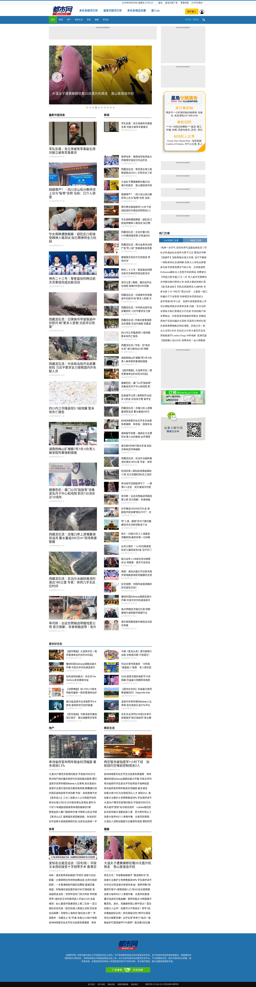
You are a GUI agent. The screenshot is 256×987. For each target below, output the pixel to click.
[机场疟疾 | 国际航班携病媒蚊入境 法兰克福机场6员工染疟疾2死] (111, 474)
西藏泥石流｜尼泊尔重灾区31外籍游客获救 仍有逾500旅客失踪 (135, 236)
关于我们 (91, 984)
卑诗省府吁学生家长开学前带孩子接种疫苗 (126, 783)
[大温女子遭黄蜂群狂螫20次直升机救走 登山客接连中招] (111, 185)
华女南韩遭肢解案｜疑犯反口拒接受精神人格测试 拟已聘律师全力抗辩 (72, 237)
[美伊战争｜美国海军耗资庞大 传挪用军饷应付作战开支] (111, 160)
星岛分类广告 (171, 2)
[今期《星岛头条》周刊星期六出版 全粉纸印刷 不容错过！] (111, 655)
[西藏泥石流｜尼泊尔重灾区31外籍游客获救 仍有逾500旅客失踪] (111, 235)
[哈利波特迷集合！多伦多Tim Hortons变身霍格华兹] (56, 680)
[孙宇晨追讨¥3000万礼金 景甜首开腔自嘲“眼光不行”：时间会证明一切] (111, 512)
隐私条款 (111, 984)
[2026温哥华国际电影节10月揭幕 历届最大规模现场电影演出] (111, 680)
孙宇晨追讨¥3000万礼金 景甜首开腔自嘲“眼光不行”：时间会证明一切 (136, 512)
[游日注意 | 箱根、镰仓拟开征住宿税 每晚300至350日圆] (111, 286)
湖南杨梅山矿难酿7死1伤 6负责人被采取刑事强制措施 (72, 450)
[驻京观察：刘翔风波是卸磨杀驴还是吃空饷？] (111, 587)
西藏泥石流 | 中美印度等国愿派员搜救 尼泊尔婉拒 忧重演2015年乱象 (136, 324)
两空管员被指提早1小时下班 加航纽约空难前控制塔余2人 (126, 763)
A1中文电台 (197, 2)
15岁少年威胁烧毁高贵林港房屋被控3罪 (70, 807)
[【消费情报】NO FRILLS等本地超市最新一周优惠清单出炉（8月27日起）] (56, 692)
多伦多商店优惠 (136, 10)
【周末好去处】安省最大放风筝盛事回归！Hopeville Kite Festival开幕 (136, 693)
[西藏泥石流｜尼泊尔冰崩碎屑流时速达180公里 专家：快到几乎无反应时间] (73, 563)
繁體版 (196, 19)
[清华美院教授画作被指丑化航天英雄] (111, 625)
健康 (97, 19)
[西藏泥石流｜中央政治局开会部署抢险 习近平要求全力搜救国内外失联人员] (73, 348)
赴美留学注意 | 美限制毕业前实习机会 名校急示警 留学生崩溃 (136, 399)
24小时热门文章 (171, 240)
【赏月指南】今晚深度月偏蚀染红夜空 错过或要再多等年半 (81, 718)
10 (114, 107)
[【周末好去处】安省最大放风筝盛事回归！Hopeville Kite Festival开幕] (111, 692)
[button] (203, 20)
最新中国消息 (57, 115)
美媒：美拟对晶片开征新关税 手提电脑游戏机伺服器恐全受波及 (136, 575)
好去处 (106, 19)
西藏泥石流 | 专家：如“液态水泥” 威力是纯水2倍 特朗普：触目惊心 (135, 349)
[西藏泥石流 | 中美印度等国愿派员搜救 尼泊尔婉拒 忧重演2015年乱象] (111, 323)
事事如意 (184, 2)
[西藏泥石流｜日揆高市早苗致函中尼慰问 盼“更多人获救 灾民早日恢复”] (73, 304)
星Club (155, 10)
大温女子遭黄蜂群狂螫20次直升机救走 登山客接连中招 (127, 865)
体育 (89, 19)
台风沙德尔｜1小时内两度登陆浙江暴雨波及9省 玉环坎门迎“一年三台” (136, 550)
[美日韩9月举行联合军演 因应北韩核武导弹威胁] (111, 449)
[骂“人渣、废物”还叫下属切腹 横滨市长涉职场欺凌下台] (111, 525)
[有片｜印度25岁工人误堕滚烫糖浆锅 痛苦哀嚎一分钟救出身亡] (111, 537)
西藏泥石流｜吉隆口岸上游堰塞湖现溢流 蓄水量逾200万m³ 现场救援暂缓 (73, 538)
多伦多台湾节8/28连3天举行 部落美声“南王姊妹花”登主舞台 (136, 718)
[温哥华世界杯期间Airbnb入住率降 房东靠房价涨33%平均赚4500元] (111, 705)
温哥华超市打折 (112, 10)
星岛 (160, 2)
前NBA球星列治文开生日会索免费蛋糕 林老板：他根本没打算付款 (136, 424)
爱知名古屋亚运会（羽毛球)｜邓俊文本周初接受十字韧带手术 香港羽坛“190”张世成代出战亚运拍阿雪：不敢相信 (73, 868)
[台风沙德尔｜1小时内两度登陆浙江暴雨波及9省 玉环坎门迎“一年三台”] (111, 550)
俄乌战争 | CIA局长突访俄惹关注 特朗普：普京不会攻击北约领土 (136, 562)
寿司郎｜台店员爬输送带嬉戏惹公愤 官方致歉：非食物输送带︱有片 (72, 625)
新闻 (61, 19)
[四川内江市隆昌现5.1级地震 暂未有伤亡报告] (73, 393)
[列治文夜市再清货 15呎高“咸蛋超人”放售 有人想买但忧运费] (111, 667)
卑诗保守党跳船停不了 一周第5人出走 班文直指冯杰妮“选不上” (136, 487)
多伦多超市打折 (88, 10)
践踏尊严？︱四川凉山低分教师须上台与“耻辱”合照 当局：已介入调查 (72, 193)
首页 (53, 19)
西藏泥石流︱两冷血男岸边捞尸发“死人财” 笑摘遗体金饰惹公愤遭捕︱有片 (136, 248)
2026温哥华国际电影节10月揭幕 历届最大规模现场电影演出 (136, 680)
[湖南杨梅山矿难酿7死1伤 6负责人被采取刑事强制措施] (73, 433)
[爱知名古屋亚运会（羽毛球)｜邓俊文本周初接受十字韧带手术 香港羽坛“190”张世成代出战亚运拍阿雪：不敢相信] (73, 847)
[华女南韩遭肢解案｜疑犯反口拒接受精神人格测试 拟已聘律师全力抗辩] (73, 218)
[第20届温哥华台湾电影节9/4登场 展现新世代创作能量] (56, 705)
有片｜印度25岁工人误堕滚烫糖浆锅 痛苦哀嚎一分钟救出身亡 (135, 537)
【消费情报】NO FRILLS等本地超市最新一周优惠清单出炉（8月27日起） (81, 693)
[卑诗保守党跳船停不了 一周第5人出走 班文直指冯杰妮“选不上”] (111, 487)
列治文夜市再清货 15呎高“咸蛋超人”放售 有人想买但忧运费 (136, 667)
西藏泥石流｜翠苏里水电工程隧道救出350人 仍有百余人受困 (136, 173)
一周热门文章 (195, 240)
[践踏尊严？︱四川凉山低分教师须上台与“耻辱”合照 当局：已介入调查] (73, 174)
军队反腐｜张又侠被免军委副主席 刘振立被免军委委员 (72, 150)
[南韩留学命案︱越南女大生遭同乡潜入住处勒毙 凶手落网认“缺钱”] (111, 437)
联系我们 (134, 984)
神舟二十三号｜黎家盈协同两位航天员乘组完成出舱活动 (72, 280)
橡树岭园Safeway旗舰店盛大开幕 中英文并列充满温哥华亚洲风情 (136, 600)
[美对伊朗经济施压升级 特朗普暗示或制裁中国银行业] (111, 613)
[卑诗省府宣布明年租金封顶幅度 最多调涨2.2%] (73, 746)
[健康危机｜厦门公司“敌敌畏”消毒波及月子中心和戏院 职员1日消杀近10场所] (73, 474)
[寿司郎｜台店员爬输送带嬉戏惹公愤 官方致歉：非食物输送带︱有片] (73, 608)
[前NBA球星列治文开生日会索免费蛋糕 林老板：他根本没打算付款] (111, 424)
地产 (69, 19)
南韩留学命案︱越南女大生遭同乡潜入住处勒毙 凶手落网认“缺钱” (136, 437)
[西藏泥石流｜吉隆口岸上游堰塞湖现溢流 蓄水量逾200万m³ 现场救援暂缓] (73, 519)
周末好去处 (55, 643)
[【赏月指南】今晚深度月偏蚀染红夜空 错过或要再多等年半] (56, 718)
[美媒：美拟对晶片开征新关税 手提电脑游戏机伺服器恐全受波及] (111, 575)
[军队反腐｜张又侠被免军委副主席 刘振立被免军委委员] (73, 133)
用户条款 (101, 984)
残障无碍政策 (123, 984)
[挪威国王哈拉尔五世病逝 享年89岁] (111, 261)
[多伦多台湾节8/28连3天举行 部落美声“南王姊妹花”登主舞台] (111, 718)
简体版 (188, 19)
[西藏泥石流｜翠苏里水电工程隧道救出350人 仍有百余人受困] (111, 173)
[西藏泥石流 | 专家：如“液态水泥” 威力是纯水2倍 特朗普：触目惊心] (111, 349)
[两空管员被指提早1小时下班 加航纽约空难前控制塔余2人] (111, 210)
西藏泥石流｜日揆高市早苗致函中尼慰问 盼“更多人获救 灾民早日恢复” (72, 323)
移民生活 (79, 19)
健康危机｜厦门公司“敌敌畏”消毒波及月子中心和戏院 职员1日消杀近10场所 (72, 493)
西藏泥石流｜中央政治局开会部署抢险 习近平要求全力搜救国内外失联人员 (72, 367)
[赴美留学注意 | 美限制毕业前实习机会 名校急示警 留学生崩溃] (111, 399)
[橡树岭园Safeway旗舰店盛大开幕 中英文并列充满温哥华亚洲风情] (111, 600)
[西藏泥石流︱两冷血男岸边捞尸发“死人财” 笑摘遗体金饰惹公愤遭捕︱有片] (111, 248)
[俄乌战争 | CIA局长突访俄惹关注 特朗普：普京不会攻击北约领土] (111, 562)
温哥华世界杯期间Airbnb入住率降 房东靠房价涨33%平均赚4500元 (136, 705)
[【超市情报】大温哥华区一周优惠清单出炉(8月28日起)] (111, 374)
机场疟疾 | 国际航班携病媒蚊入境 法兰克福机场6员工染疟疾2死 (136, 474)
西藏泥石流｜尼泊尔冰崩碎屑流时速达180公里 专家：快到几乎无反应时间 (72, 582)
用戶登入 (191, 11)
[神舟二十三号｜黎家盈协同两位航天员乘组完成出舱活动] (73, 263)
